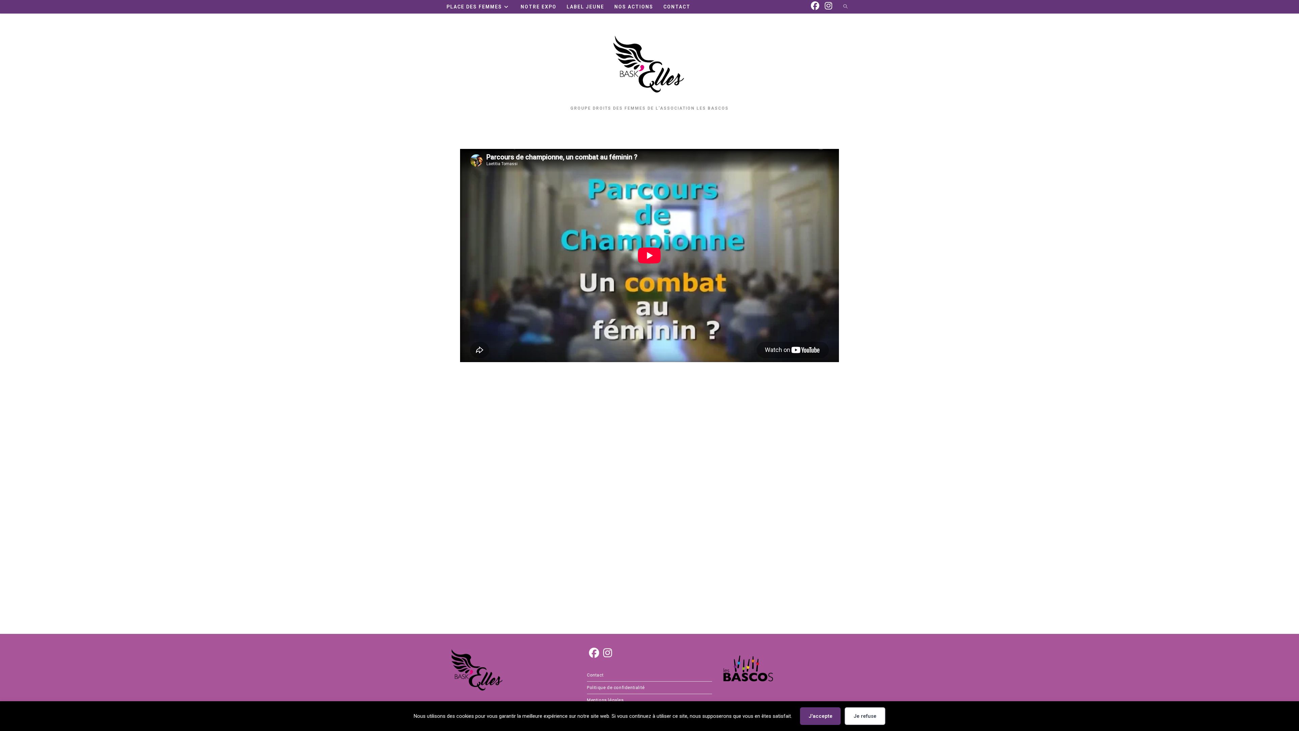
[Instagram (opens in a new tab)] (828, 6)
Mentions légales (605, 700)
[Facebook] (594, 653)
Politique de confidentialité (616, 687)
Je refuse (864, 716)
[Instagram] (607, 653)
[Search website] (845, 7)
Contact (595, 675)
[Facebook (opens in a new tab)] (815, 6)
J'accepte (820, 716)
